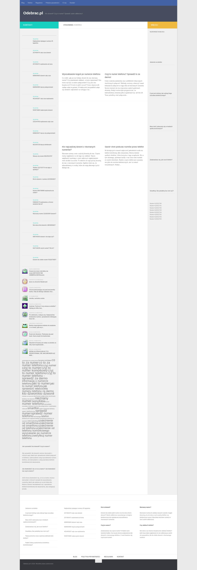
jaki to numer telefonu (38, 385)
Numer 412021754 (156, 219)
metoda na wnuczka (27, 396)
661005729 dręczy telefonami (42, 144)
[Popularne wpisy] (35, 33)
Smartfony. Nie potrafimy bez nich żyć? (162, 191)
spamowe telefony (48, 409)
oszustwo (47, 404)
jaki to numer (41, 383)
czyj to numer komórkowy (36, 369)
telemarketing (33, 421)
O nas (65, 3)
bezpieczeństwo (44, 360)
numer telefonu (33, 403)
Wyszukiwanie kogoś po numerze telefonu (81, 74)
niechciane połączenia (41, 396)
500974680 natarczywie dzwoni (43, 110)
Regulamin (39, 3)
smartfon (33, 408)
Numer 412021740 (156, 203)
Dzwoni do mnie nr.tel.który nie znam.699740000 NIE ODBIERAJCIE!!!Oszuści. (38, 273)
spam (41, 409)
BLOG (75, 557)
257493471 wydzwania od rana (42, 64)
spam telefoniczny (28, 411)
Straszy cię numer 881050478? (42, 156)
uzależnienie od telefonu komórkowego (38, 429)
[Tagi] (52, 33)
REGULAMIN (108, 557)
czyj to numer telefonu (37, 372)
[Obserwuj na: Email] (170, 565)
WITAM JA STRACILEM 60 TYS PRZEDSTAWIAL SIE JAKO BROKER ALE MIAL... (42, 353)
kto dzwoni (30, 393)
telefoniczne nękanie (28, 418)
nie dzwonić (31, 399)
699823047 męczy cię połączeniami (44, 133)
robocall (24, 409)
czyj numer (49, 365)
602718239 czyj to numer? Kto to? (43, 248)
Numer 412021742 (156, 208)
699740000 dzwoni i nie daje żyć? (43, 236)
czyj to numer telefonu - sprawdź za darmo (39, 375)
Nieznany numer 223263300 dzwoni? (44, 213)
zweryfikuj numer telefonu (37, 437)
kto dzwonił (46, 393)
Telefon (30, 3)
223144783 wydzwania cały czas (43, 121)
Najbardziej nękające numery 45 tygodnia (77, 508)
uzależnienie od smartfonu (37, 424)
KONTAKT (120, 557)
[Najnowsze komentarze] (43, 33)
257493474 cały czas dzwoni (42, 52)
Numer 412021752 (156, 214)
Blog (22, 3)
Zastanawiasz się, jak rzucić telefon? (161, 160)
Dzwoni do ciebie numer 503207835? (44, 259)
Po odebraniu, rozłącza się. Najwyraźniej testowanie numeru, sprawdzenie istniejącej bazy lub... (42, 317)
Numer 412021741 (156, 205)
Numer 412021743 (156, 210)
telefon (45, 416)
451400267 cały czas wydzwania (43, 98)
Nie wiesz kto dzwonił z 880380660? (44, 225)
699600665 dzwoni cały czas (42, 75)
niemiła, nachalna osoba (36, 298)
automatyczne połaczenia (30, 360)
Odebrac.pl (33, 13)
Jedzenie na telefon (156, 62)
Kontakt (72, 3)
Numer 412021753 (156, 217)
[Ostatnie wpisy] (26, 33)
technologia (37, 416)
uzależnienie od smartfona (37, 422)
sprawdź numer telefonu (37, 415)
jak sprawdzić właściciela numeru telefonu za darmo (38, 388)
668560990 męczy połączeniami (43, 87)
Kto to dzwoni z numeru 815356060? (44, 179)
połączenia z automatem (48, 406)
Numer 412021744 (156, 212)
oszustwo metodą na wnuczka (31, 406)
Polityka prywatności (52, 3)
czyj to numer (31, 368)
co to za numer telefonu (36, 364)
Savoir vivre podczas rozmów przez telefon (124, 147)
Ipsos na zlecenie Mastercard (38, 282)
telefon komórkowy (41, 418)
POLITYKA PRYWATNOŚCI (90, 557)
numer (47, 401)
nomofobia (38, 401)
